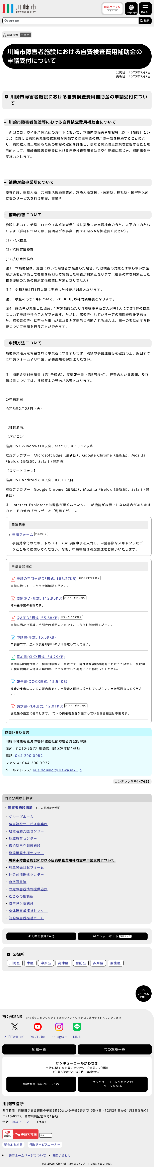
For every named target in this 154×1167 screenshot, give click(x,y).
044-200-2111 (23, 1121)
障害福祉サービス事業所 (28, 824)
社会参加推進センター (26, 874)
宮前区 (81, 963)
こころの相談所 (21, 896)
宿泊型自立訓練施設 (25, 845)
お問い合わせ (61, 1155)
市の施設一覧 (115, 1049)
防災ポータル (112, 8)
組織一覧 (39, 1049)
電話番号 (41, 1084)
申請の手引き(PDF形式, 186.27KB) (58, 578)
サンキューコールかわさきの (112, 1084)
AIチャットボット (112, 936)
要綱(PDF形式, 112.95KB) (51, 598)
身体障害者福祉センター (28, 910)
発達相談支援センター (26, 853)
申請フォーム (29, 534)
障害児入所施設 (21, 903)
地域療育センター (23, 838)
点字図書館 (17, 881)
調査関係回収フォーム (26, 867)
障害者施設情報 (20, 807)
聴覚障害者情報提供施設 (28, 889)
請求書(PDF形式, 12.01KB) (51, 706)
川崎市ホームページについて (26, 1155)
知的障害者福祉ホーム (26, 918)
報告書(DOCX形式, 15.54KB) (42, 681)
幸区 (30, 963)
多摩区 (98, 963)
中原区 (46, 963)
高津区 (63, 963)
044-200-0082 (29, 755)
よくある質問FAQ (41, 936)
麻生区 (115, 963)
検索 (147, 20)
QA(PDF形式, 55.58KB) (49, 617)
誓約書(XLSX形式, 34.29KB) (41, 656)
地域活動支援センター (26, 831)
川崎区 (14, 963)
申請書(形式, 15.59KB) (36, 637)
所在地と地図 (13, 1144)
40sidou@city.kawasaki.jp (57, 770)
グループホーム (21, 816)
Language (131, 12)
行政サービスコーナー (45, 1144)
